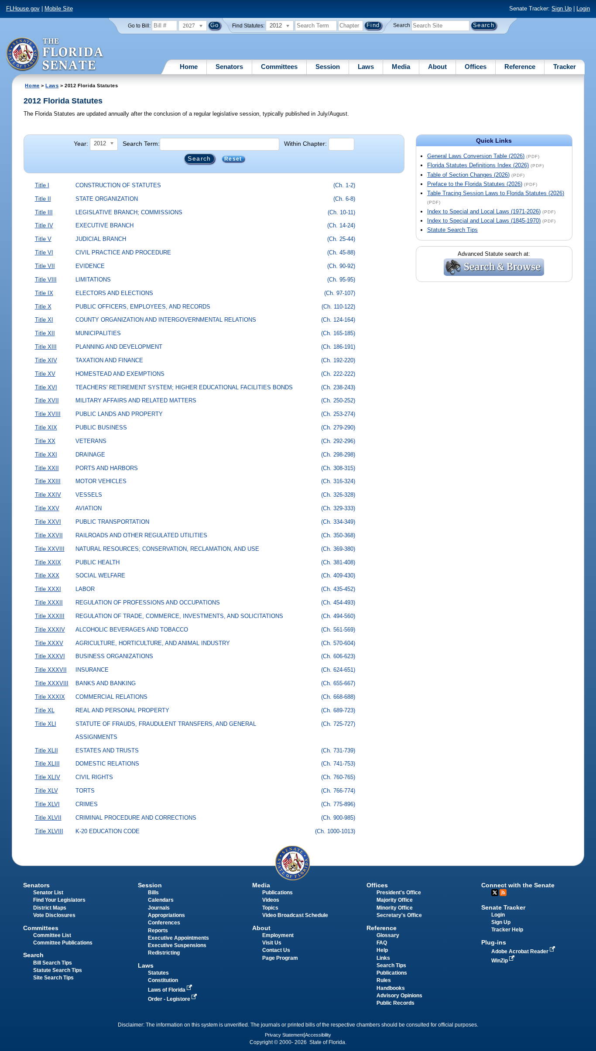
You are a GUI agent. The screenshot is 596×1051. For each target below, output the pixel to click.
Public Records (395, 1003)
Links (383, 958)
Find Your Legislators (59, 900)
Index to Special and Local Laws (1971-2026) (484, 211)
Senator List (48, 892)
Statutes (158, 972)
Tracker (564, 66)
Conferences (164, 922)
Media (401, 66)
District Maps (49, 907)
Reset (233, 158)
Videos (270, 900)
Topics (270, 907)
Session (327, 66)
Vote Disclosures (54, 915)
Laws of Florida (167, 990)
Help (382, 950)
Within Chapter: (305, 143)
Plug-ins (493, 942)
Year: (81, 143)
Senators (229, 66)
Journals (159, 907)
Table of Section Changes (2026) (468, 175)
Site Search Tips (53, 977)
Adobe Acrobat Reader (520, 951)
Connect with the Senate (518, 885)
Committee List (52, 935)
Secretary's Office (399, 915)
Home (189, 66)
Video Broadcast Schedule (295, 915)
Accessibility (318, 1034)
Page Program (280, 958)
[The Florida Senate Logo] (55, 55)
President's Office (399, 892)
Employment (278, 935)
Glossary (388, 935)
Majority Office (395, 900)
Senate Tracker (503, 907)
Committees (279, 66)
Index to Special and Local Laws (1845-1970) (484, 220)
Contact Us (276, 950)
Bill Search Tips (52, 962)
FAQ (382, 942)
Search (401, 25)
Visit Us (271, 942)
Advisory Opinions (399, 995)
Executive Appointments (178, 938)
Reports (158, 930)
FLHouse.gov (23, 8)
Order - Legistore (170, 999)
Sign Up (561, 8)
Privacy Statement (284, 1034)
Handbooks (391, 988)
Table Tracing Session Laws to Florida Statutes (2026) (495, 193)
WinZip (500, 960)
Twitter (494, 892)
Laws (366, 66)
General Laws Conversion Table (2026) (475, 156)
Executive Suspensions (177, 945)
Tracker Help (507, 929)
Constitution (163, 980)
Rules (384, 980)
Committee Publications (62, 942)
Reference (519, 66)
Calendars (161, 900)
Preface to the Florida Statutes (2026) (474, 184)
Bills (153, 892)
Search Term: (141, 143)
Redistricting (164, 952)
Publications (277, 892)
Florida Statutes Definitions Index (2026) (478, 165)
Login (583, 8)
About (437, 66)
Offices (475, 66)
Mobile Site (59, 8)
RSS (503, 892)
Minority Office (395, 907)
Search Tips (391, 965)
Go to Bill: (139, 25)
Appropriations (166, 915)
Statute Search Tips (452, 230)
